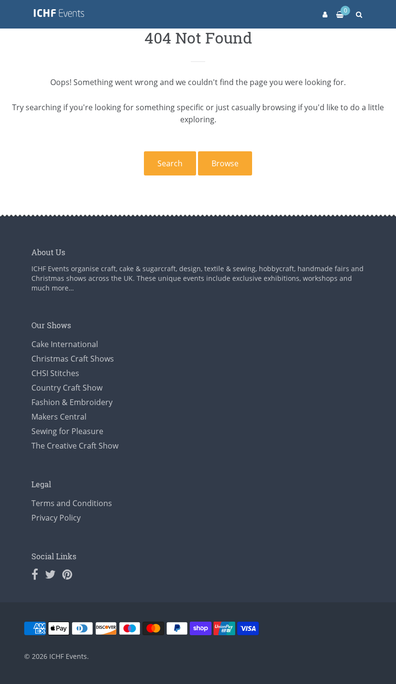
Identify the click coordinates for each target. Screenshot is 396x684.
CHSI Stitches (55, 373)
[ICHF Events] (59, 14)
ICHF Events (68, 656)
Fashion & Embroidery (72, 402)
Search (170, 163)
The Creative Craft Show (74, 445)
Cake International (64, 344)
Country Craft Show (66, 387)
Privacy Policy (56, 517)
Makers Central (58, 416)
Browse (225, 163)
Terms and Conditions (71, 503)
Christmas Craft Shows (72, 358)
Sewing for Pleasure (67, 431)
